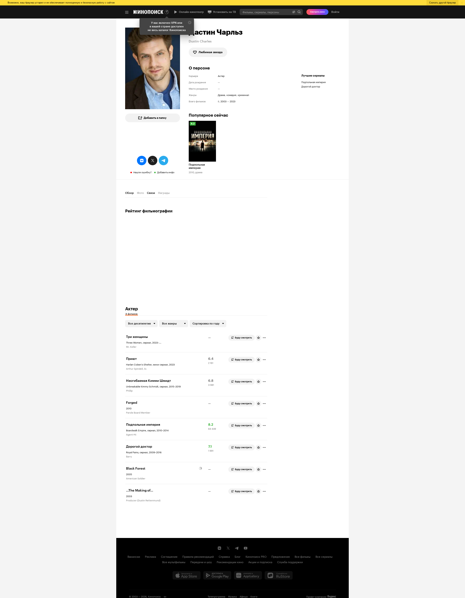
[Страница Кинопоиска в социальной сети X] (228, 548)
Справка (224, 556)
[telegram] (163, 160)
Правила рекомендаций (198, 556)
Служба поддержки (290, 562)
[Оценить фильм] (258, 338)
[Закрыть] (189, 22)
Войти (335, 12)
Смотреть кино (317, 12)
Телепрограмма (216, 596)
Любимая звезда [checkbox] (211, 52)
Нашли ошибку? (142, 172)
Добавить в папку (155, 118)
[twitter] (152, 160)
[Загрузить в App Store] (187, 575)
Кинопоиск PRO (256, 556)
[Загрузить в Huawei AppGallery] (248, 575)
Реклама (150, 556)
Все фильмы (303, 556)
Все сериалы (324, 556)
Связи (151, 193)
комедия (231, 94)
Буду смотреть (243, 337)
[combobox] (265, 12)
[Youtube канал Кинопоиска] (245, 548)
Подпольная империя (313, 82)
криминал (243, 94)
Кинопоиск (154, 596)
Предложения (280, 556)
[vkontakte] (141, 160)
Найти (299, 12)
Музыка (232, 596)
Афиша (244, 596)
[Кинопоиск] (148, 12)
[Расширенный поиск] (293, 12)
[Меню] (127, 12)
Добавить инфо (165, 172)
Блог (238, 556)
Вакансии (134, 556)
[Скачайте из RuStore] (279, 575)
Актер (221, 75)
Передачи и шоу (201, 562)
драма (221, 94)
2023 (232, 101)
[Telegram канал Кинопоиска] (237, 548)
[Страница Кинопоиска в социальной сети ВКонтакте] (219, 548)
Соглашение (169, 556)
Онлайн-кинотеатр (191, 12)
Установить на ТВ (224, 12)
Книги (253, 596)
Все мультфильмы (173, 562)
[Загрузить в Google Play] (217, 575)
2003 (224, 101)
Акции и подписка (260, 562)
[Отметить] (264, 338)
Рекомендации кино (230, 562)
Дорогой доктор (310, 86)
